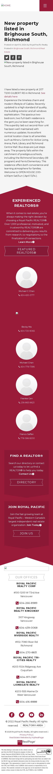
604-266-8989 (28, 602)
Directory (26, 482)
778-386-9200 (28, 438)
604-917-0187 (28, 676)
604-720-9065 (28, 331)
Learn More (25, 242)
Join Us (26, 533)
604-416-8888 (28, 701)
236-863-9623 (27, 402)
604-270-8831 (28, 652)
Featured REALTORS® (26, 251)
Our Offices (26, 577)
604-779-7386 (28, 367)
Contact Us (25, 474)
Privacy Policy (26, 735)
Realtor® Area (33, 725)
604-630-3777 (27, 295)
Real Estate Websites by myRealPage (26, 737)
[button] (26, 251)
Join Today (33, 525)
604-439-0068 (28, 627)
